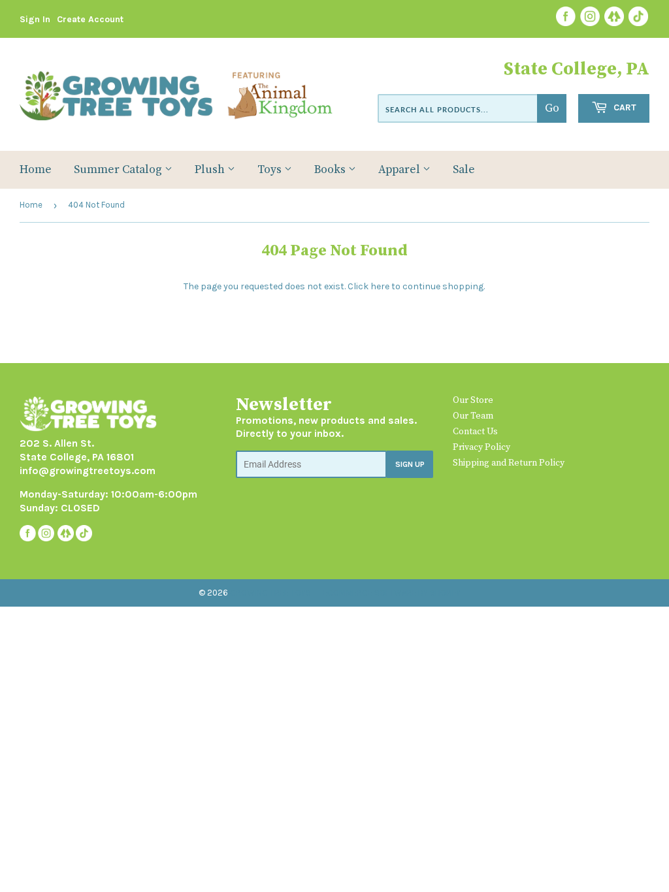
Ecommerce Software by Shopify (392, 592)
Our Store (473, 400)
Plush (211, 170)
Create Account (90, 19)
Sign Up (410, 464)
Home (36, 170)
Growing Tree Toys (270, 592)
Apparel (400, 170)
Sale (464, 170)
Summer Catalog (119, 170)
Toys (270, 170)
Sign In (35, 19)
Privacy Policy (481, 447)
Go (552, 108)
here (379, 286)
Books (331, 170)
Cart (623, 107)
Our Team (473, 416)
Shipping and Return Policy (508, 463)
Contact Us (475, 432)
